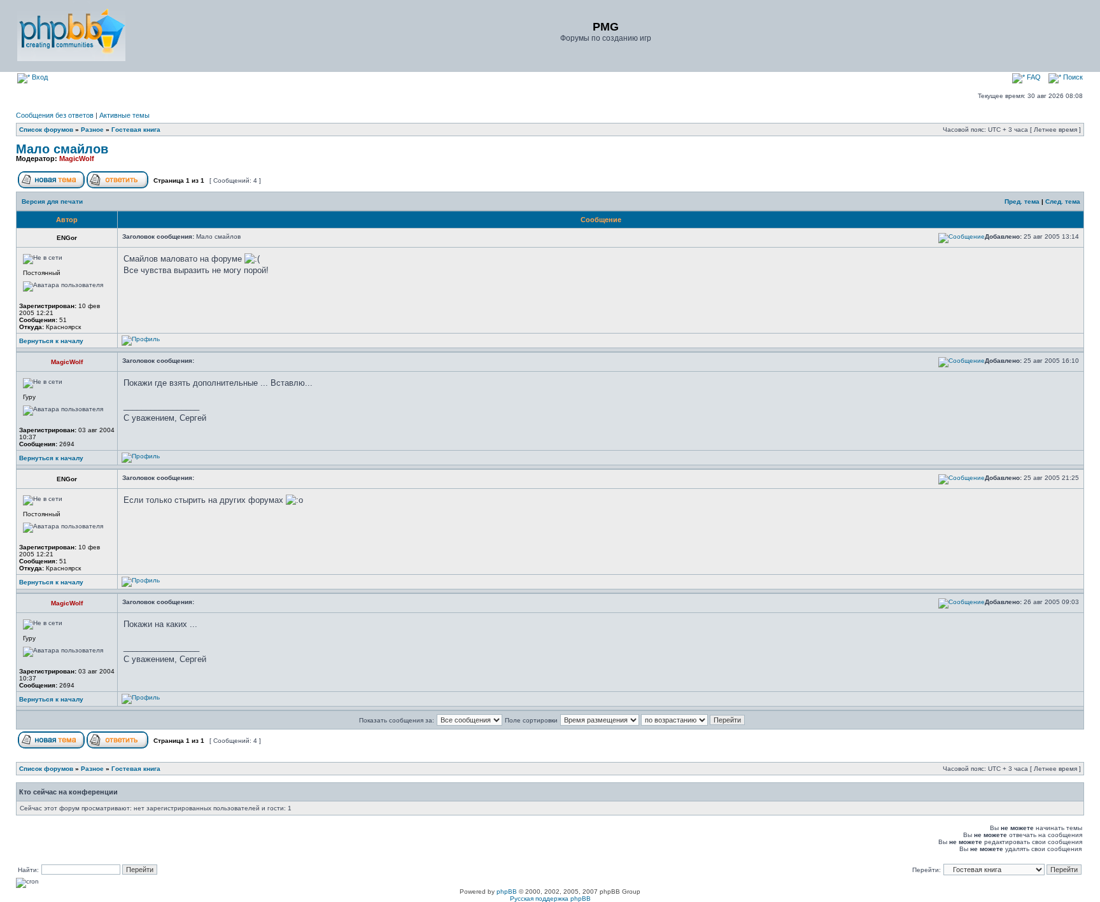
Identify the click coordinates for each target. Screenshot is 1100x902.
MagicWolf (76, 158)
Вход (39, 77)
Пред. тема (1022, 201)
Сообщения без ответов (55, 115)
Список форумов (46, 129)
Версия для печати (52, 201)
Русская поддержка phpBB (550, 898)
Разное (92, 129)
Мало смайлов (62, 149)
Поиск (1072, 77)
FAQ (1033, 77)
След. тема (1062, 201)
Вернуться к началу (51, 340)
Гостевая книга (135, 129)
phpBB (507, 891)
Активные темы (124, 115)
